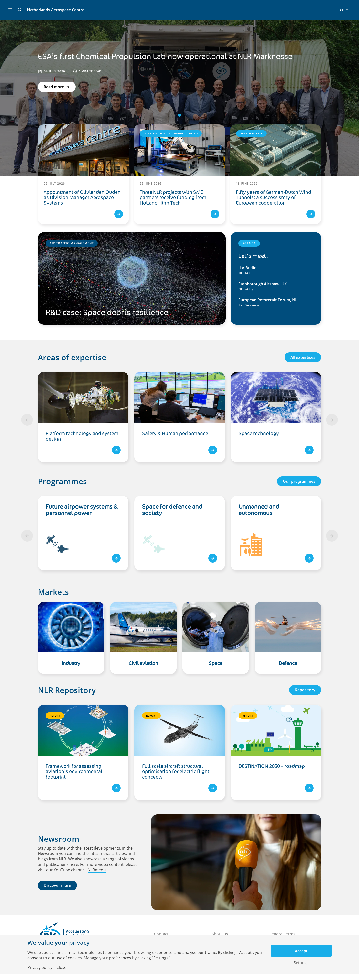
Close (61, 967)
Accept (301, 950)
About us (219, 934)
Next (332, 420)
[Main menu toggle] (10, 10)
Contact (161, 934)
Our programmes (299, 481)
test (116, 558)
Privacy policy (39, 967)
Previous (27, 420)
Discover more (57, 885)
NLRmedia (97, 869)
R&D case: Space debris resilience (107, 312)
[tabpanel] (179, 420)
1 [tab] (179, 115)
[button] (20, 10)
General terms (282, 934)
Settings (301, 962)
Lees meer (116, 450)
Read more (54, 87)
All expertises (302, 357)
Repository (305, 690)
